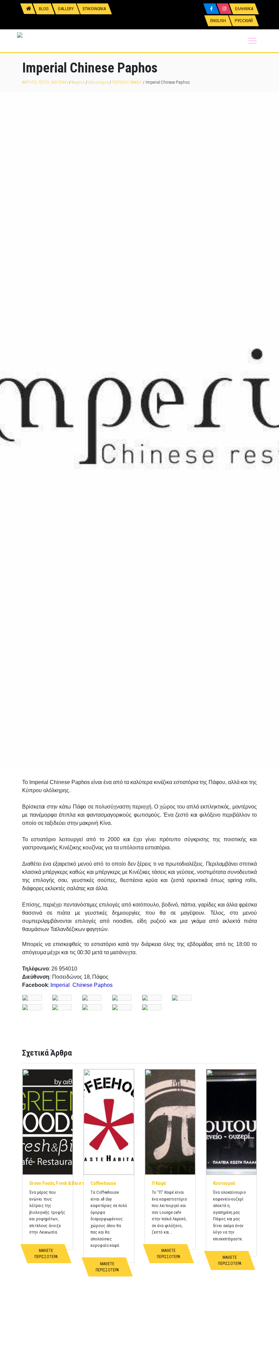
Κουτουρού (224, 1183)
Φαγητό (78, 82)
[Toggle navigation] (252, 41)
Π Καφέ (159, 1183)
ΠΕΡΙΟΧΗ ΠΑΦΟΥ (127, 82)
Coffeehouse (103, 1183)
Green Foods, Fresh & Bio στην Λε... (63, 1183)
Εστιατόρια (98, 82)
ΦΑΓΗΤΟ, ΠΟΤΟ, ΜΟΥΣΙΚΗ (45, 82)
